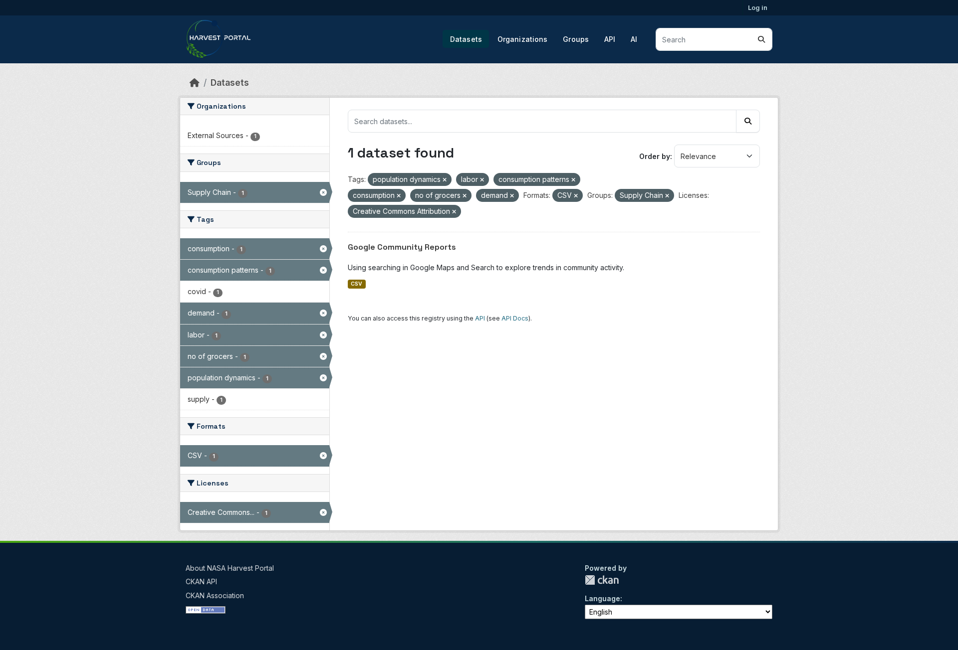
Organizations (522, 39)
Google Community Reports (402, 247)
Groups (576, 39)
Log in (757, 7)
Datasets (466, 39)
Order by (654, 156)
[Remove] (445, 179)
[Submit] (761, 39)
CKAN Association (215, 595)
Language (602, 598)
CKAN (602, 580)
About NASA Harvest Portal (230, 568)
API (609, 39)
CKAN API (201, 581)
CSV (356, 284)
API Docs (514, 318)
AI (634, 39)
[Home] (195, 82)
